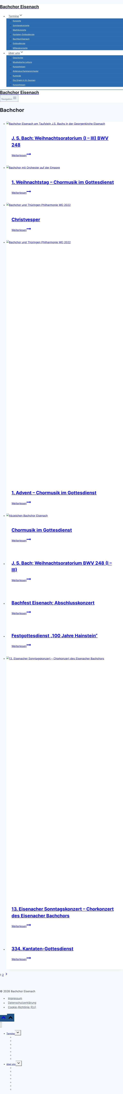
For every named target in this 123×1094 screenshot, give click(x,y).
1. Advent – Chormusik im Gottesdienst (54, 492)
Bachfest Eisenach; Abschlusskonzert (53, 602)
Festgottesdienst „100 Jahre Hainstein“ (55, 635)
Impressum (15, 998)
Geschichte (18, 57)
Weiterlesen (21, 155)
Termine (10, 1033)
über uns (11, 1064)
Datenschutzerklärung (22, 1002)
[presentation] (64, 124)
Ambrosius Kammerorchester (25, 71)
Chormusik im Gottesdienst (42, 530)
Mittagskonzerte (20, 48)
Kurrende (17, 76)
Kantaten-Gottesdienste (23, 34)
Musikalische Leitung (22, 62)
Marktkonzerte (19, 30)
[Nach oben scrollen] (3, 1018)
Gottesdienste (19, 43)
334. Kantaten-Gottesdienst (42, 948)
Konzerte (17, 21)
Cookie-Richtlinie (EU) (22, 1007)
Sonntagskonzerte (21, 25)
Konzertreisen (19, 66)
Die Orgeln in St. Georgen (24, 80)
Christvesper (26, 219)
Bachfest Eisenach (21, 39)
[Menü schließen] (1, 1024)
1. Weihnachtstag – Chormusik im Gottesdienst (63, 182)
